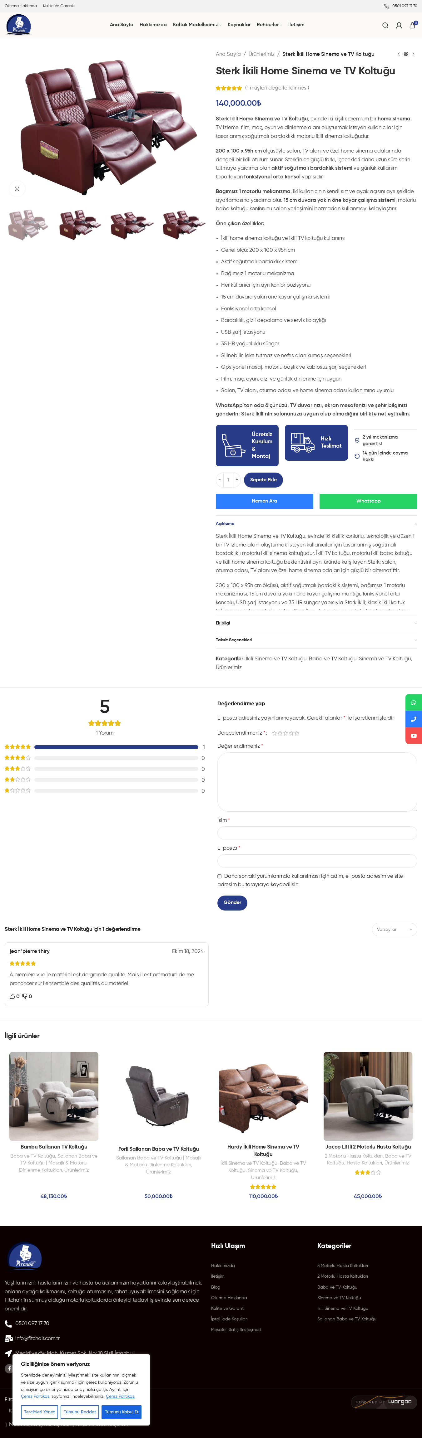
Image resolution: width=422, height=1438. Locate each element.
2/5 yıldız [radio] (280, 733)
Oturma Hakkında (229, 1298)
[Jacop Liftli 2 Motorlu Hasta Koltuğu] (368, 1096)
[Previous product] (398, 54)
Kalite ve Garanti (228, 1308)
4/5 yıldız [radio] (291, 733)
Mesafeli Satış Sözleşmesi (236, 1330)
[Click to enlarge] (17, 189)
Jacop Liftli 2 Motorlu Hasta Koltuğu (368, 1147)
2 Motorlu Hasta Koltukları (354, 1156)
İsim (223, 820)
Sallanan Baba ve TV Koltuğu (346, 1319)
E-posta (228, 848)
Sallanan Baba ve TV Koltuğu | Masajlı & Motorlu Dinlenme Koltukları (58, 1163)
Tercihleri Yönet (39, 1412)
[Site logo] (18, 25)
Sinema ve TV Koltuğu (279, 536)
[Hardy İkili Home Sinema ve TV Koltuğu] (263, 1096)
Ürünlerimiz (262, 54)
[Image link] (24, 1257)
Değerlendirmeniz (240, 746)
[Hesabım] (399, 25)
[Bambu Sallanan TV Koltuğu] (53, 1096)
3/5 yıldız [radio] (286, 733)
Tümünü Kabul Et (121, 1412)
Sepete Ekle (263, 480)
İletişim (218, 1276)
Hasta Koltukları (364, 1163)
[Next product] (413, 54)
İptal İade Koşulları (229, 1319)
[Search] (385, 25)
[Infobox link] (400, 6)
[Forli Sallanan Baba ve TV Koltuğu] (158, 1097)
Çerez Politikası (35, 1396)
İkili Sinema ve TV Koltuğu (276, 659)
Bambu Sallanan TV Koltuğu (54, 1147)
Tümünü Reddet (80, 1412)
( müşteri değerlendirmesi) (277, 88)
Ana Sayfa (228, 54)
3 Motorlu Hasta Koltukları (342, 1266)
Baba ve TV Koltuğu (332, 659)
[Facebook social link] (9, 1368)
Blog (215, 1287)
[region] (81, 1390)
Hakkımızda (223, 1266)
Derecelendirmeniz (241, 733)
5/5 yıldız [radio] (297, 733)
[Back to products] (406, 54)
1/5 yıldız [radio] (274, 733)
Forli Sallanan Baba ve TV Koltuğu (158, 1149)
